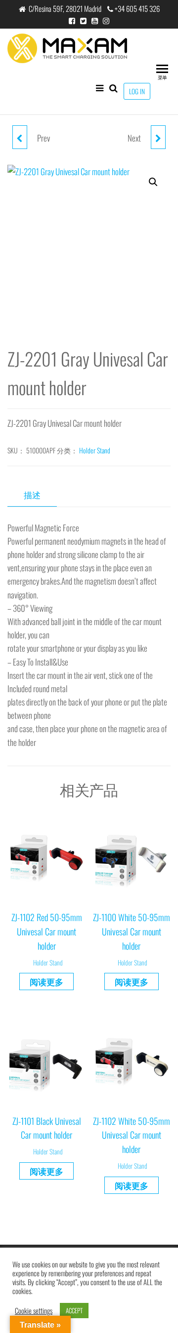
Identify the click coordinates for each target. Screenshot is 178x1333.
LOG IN (137, 91)
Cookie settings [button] (33, 1310)
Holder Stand (94, 450)
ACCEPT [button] (74, 1310)
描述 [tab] (32, 494)
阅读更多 (46, 981)
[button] (153, 182)
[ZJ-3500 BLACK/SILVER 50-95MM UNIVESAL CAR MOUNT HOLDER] (158, 137)
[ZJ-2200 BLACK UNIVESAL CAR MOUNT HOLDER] (19, 137)
